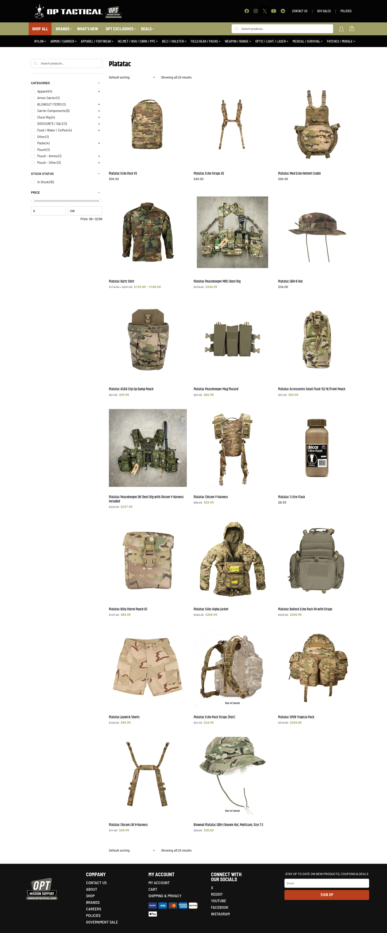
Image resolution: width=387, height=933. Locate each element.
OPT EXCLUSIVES (119, 28)
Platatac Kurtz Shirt (121, 281)
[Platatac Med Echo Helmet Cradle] (317, 124)
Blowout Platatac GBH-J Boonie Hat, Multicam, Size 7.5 (228, 825)
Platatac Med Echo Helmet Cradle (299, 173)
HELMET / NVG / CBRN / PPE (136, 41)
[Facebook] (246, 11)
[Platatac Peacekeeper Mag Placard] (232, 340)
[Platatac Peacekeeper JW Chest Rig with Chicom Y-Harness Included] (148, 448)
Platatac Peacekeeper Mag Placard (216, 389)
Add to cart (317, 512)
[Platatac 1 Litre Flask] (317, 448)
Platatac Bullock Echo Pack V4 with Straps (305, 609)
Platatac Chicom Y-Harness (211, 497)
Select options (147, 188)
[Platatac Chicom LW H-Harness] (148, 776)
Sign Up (327, 895)
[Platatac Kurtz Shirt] (148, 232)
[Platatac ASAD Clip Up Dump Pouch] (148, 340)
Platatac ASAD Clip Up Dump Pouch (131, 389)
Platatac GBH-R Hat (290, 281)
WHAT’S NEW (87, 28)
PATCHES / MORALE (340, 41)
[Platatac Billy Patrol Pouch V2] (148, 560)
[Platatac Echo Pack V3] (148, 124)
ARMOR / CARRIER (62, 41)
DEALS (146, 28)
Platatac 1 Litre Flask (291, 497)
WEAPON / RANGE (237, 41)
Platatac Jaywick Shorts (124, 717)
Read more (232, 840)
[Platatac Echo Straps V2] (232, 124)
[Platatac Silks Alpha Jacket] (232, 560)
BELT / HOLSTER (173, 41)
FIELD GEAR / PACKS (204, 41)
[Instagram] (255, 11)
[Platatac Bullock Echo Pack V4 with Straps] (317, 560)
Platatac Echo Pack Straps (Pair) (214, 717)
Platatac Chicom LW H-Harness (128, 825)
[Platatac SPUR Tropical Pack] (317, 668)
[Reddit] (282, 11)
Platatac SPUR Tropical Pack (296, 717)
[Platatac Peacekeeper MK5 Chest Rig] (232, 232)
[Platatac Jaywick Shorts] (148, 668)
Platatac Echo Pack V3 (123, 173)
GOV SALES (324, 11)
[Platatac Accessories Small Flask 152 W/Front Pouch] (317, 340)
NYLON (39, 41)
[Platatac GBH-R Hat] (317, 232)
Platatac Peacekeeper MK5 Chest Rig (217, 281)
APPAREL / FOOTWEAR (96, 41)
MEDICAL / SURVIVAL (306, 41)
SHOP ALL (40, 28)
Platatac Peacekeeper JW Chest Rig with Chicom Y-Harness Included (146, 499)
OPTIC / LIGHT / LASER (270, 41)
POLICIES (346, 11)
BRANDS (62, 28)
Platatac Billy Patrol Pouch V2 (128, 609)
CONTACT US (299, 11)
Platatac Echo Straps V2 (209, 173)
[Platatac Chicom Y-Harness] (232, 448)
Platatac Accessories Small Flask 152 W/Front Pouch (311, 389)
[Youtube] (273, 11)
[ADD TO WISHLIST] (181, 91)
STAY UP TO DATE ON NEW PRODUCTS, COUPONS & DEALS (326, 874)
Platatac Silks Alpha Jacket (211, 609)
